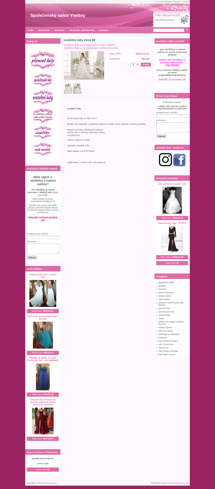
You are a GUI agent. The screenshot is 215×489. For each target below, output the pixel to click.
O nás (30, 30)
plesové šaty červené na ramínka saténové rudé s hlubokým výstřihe (43, 402)
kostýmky (162, 337)
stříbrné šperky (165, 327)
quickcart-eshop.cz (180, 483)
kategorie (103, 30)
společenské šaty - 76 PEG (172, 223)
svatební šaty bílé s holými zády (43, 275)
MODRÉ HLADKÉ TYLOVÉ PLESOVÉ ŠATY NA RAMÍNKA (43, 359)
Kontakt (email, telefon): (37, 234)
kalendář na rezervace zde (172, 79)
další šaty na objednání (169, 334)
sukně (161, 318)
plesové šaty (164, 308)
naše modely (164, 299)
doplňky (162, 286)
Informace (59, 30)
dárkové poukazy (166, 292)
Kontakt (185, 2)
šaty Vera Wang (165, 331)
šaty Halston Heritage (168, 351)
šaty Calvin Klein (166, 344)
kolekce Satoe (164, 296)
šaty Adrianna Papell (167, 341)
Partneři (176, 2)
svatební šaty (71, 45)
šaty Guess (163, 348)
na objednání (90, 45)
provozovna (44, 30)
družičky (162, 289)
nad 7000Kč (108, 45)
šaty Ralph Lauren (166, 354)
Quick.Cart (165, 483)
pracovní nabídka (163, 2)
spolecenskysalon (49, 483)
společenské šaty (166, 312)
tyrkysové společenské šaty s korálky (43, 317)
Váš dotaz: (31, 241)
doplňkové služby (166, 282)
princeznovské (109, 48)
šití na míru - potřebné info (81, 30)
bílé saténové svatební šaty (172, 184)
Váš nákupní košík (167, 15)
